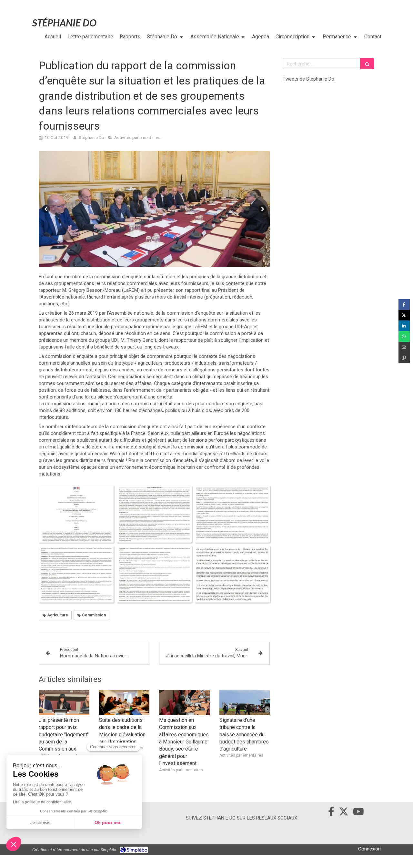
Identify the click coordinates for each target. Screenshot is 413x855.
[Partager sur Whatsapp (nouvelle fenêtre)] (404, 336)
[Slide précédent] (46, 209)
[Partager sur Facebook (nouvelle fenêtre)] (404, 304)
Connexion (369, 849)
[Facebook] (331, 813)
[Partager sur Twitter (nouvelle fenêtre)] (404, 315)
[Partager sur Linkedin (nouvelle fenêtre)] (404, 325)
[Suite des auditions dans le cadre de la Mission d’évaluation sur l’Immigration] (124, 702)
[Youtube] (358, 813)
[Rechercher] (367, 63)
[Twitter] (343, 813)
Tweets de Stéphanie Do (308, 79)
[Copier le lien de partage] (404, 357)
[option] (154, 209)
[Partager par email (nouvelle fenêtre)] (404, 347)
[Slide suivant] (262, 209)
